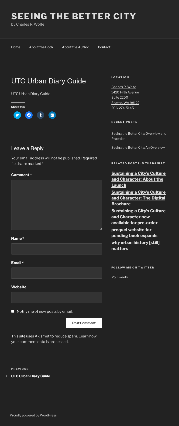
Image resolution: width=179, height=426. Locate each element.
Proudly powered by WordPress (33, 415)
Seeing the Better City (74, 16)
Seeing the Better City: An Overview (138, 147)
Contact (104, 47)
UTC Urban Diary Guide (30, 94)
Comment (21, 175)
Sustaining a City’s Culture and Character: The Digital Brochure (138, 198)
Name (17, 238)
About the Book (41, 47)
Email (17, 263)
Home (15, 47)
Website (18, 287)
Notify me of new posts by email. (44, 311)
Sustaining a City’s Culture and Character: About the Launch (138, 179)
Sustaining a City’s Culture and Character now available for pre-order (138, 216)
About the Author (75, 47)
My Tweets (119, 277)
